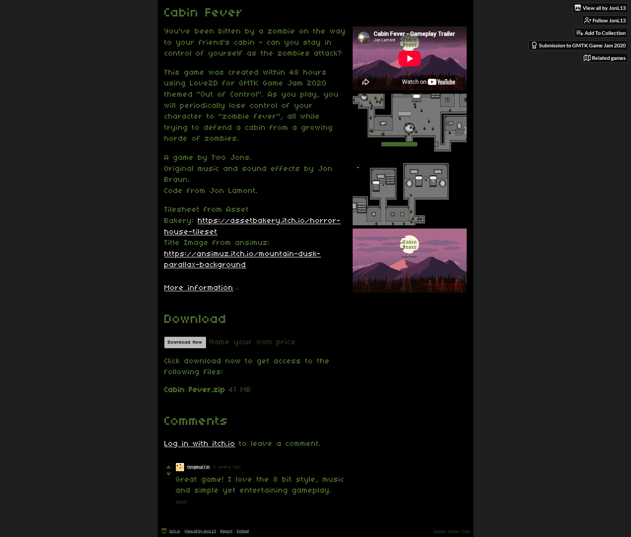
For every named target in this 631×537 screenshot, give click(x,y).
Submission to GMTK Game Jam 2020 (582, 45)
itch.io (174, 530)
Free (466, 530)
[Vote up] (168, 467)
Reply (181, 502)
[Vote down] (168, 474)
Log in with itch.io (199, 444)
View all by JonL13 (200, 530)
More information (198, 288)
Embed (243, 530)
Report (226, 530)
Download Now (185, 342)
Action (453, 530)
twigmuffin (198, 467)
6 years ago (227, 467)
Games (439, 530)
